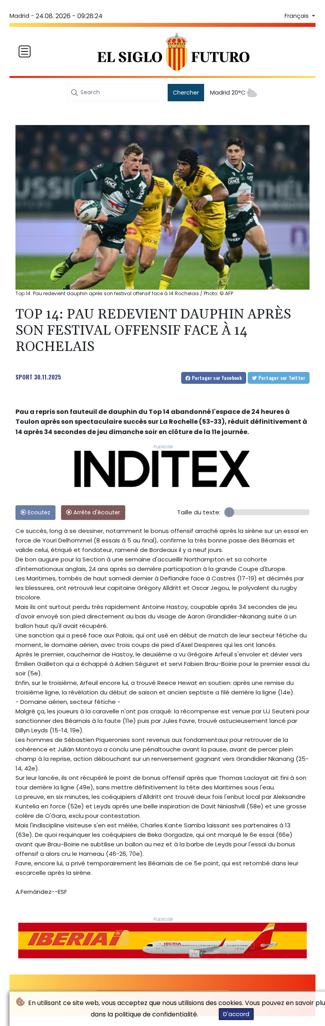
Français (297, 16)
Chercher (186, 93)
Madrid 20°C (228, 92)
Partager (216, 377)
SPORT (23, 376)
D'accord (236, 1014)
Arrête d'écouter (96, 512)
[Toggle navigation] (24, 51)
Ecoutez (38, 512)
